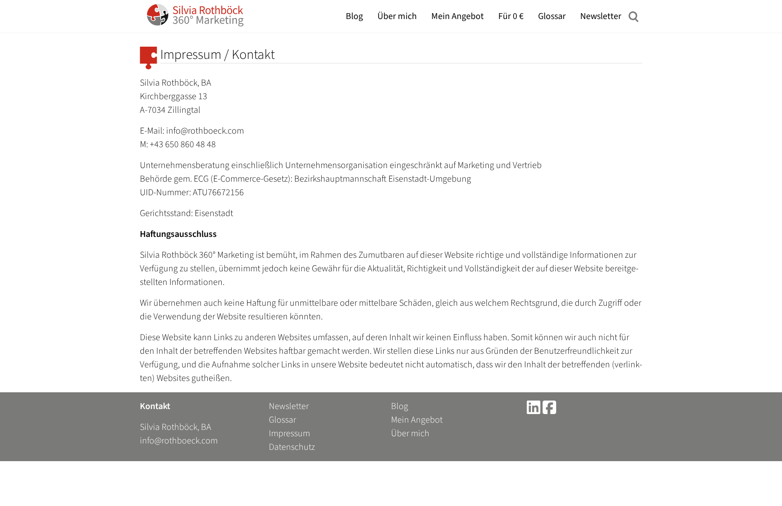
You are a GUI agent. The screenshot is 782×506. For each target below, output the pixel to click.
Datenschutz (292, 447)
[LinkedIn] (533, 406)
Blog (354, 16)
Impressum (289, 433)
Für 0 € (511, 16)
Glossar (552, 16)
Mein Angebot (457, 16)
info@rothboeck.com (179, 440)
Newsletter (600, 16)
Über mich (397, 16)
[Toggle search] (634, 16)
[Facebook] (549, 406)
